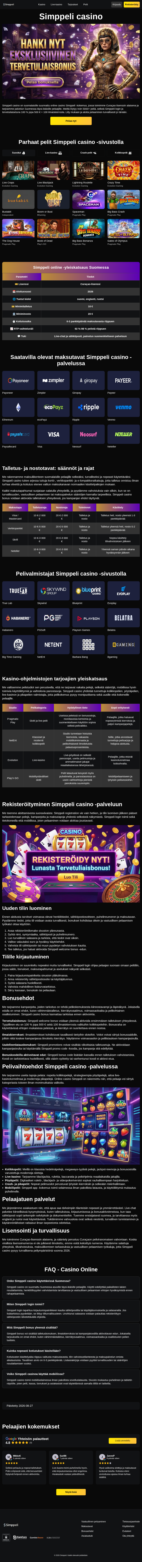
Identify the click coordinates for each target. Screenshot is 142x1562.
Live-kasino (51, 153)
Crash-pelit (86, 153)
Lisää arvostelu (122, 1440)
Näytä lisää (71, 1492)
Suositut (16, 153)
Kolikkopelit (121, 153)
